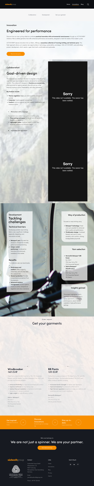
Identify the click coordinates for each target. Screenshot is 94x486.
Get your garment (60, 15)
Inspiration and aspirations (19, 130)
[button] (26, 112)
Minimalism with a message (19, 112)
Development (46, 15)
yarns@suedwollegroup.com (34, 477)
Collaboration (32, 15)
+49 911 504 (35, 480)
